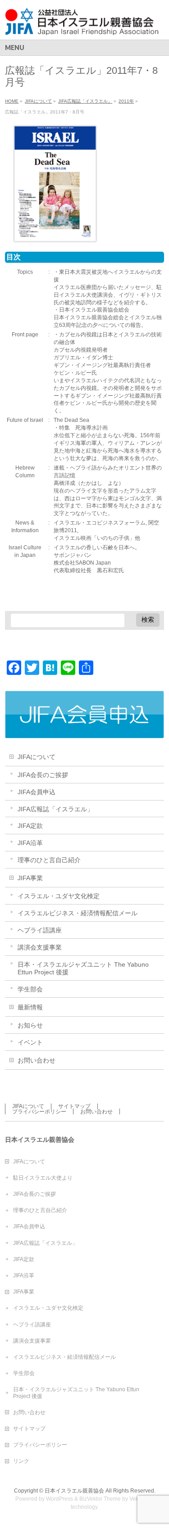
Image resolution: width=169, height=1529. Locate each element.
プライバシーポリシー (39, 1111)
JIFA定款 (30, 825)
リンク (21, 1461)
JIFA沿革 (30, 842)
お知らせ (30, 1025)
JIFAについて (36, 756)
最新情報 (30, 1007)
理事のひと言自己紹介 (49, 860)
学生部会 (30, 989)
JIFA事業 (30, 878)
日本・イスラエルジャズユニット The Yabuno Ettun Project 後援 (83, 968)
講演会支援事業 (40, 947)
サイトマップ (74, 1106)
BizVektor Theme (100, 1499)
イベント (30, 1042)
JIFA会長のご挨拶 (43, 774)
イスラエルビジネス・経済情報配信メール (77, 913)
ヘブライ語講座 (40, 930)
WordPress (59, 1499)
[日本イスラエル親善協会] (82, 25)
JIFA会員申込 (36, 792)
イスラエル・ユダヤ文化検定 (59, 896)
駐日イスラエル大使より (43, 1178)
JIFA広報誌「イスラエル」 (55, 809)
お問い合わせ (36, 1060)
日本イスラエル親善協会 (74, 1491)
